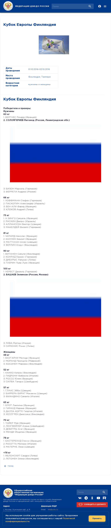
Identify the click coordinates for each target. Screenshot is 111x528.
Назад (10, 466)
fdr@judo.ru (53, 509)
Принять (97, 518)
